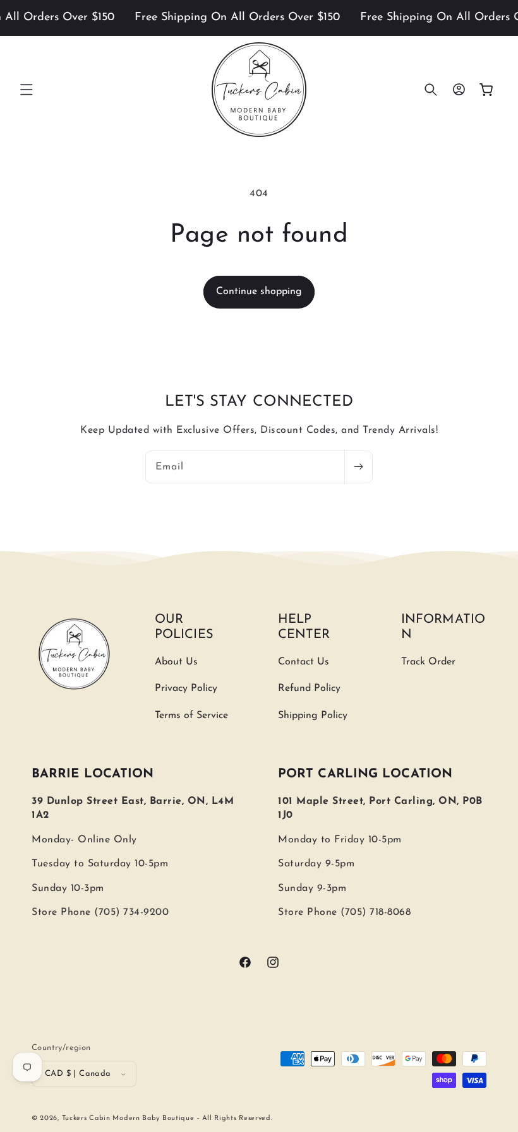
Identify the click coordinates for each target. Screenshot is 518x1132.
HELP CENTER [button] (304, 627)
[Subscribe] (358, 467)
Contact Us (303, 662)
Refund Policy (309, 688)
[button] (26, 89)
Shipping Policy (312, 715)
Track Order (428, 662)
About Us (176, 662)
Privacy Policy (186, 688)
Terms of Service (191, 715)
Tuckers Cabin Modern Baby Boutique (128, 1118)
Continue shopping (259, 291)
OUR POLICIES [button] (184, 627)
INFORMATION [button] (443, 627)
